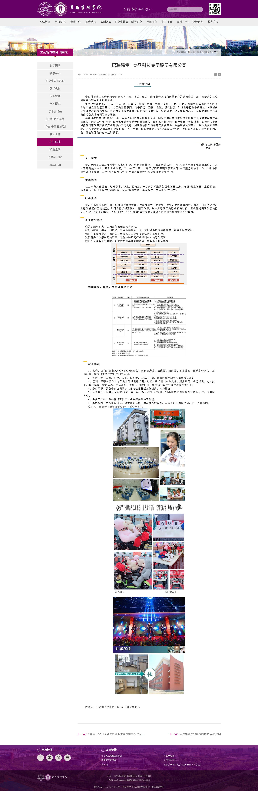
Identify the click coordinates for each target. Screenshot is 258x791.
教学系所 (55, 73)
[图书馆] (58, 757)
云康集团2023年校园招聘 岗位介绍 (200, 734)
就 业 (199, 52)
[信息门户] (67, 757)
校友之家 (55, 149)
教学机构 (55, 88)
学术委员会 (55, 111)
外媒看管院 (55, 157)
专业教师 (55, 96)
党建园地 (55, 65)
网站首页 (180, 52)
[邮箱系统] (40, 757)
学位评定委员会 (55, 119)
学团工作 (55, 134)
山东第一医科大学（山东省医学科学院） (183, 765)
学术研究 (55, 103)
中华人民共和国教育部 (111, 756)
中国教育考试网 (108, 760)
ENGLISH (55, 164)
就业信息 (207, 52)
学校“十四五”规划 (55, 126)
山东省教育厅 (170, 760)
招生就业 (190, 52)
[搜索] (200, 9)
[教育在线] (49, 757)
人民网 (104, 765)
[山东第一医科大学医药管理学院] (75, 9)
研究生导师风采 (55, 80)
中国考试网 (169, 756)
